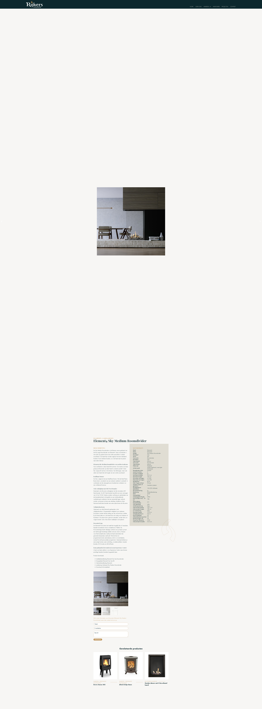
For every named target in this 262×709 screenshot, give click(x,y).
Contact (233, 6)
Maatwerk (216, 6)
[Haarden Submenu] (210, 6)
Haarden (206, 6)
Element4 (112, 452)
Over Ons (198, 6)
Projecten (225, 6)
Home (191, 6)
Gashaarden (107, 438)
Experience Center (115, 550)
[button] (1, 221)
